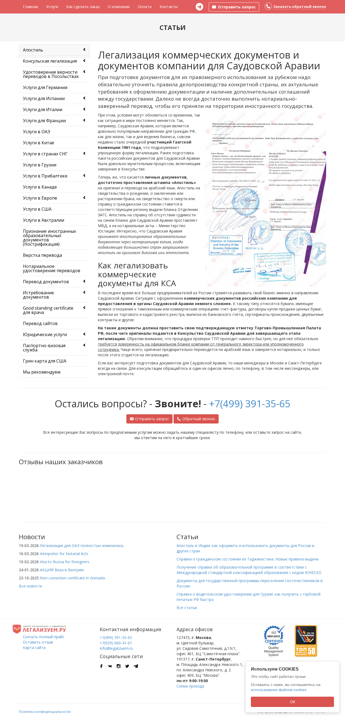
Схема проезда (190, 686)
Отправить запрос (152, 418)
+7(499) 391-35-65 (250, 403)
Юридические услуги (45, 334)
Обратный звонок (198, 418)
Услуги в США (37, 209)
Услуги (52, 6)
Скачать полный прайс (43, 636)
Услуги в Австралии (43, 220)
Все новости (30, 586)
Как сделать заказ (83, 6)
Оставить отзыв (38, 642)
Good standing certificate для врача (48, 310)
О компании (119, 6)
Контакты (169, 6)
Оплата (144, 6)
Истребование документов (38, 295)
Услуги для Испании (44, 98)
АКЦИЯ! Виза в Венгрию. (62, 569)
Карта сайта (34, 647)
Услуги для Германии (45, 87)
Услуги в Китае (38, 143)
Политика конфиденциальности (45, 711)
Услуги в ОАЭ (36, 132)
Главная (30, 6)
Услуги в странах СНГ (45, 154)
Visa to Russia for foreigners (64, 561)
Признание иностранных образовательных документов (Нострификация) (49, 237)
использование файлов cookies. (279, 690)
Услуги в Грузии (39, 165)
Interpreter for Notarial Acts (64, 553)
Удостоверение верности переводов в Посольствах (51, 74)
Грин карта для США (44, 361)
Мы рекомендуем (41, 372)
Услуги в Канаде (40, 187)
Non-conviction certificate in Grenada (72, 577)
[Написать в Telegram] (199, 7)
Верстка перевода (42, 255)
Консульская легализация (50, 61)
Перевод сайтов (40, 323)
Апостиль (33, 50)
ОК (292, 702)
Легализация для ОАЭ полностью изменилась (82, 545)
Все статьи (187, 607)
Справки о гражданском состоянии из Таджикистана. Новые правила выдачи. (248, 559)
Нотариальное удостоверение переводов (51, 268)
